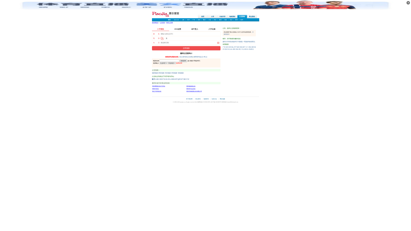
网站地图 (222, 99)
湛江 (240, 49)
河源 (225, 49)
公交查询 (162, 22)
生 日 (156, 43)
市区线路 (168, 73)
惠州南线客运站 (190, 86)
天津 (188, 20)
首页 (202, 16)
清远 (237, 49)
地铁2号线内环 (195, 61)
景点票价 (252, 16)
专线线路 (181, 73)
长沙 (231, 20)
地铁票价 (232, 16)
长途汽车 (223, 16)
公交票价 (242, 16)
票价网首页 (155, 22)
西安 (220, 20)
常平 (235, 47)
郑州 (236, 20)
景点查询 (198, 99)
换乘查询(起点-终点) (200, 57)
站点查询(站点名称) (186, 57)
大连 (209, 20)
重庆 (204, 20)
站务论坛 (214, 99)
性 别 (156, 38)
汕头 (231, 49)
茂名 (250, 47)
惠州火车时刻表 (228, 41)
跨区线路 (161, 73)
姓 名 (156, 34)
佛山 (232, 47)
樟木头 (246, 49)
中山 (243, 49)
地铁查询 (206, 99)
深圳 (199, 20)
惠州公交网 (169, 22)
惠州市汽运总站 (190, 89)
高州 (253, 47)
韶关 (238, 47)
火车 (212, 16)
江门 (247, 47)
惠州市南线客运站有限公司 (194, 91)
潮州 (234, 49)
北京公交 (176, 20)
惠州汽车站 (155, 89)
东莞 (229, 47)
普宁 (244, 47)
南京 (225, 20)
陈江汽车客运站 (156, 91)
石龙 (228, 49)
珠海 (241, 47)
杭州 (241, 20)
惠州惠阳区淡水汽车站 (158, 86)
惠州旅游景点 (250, 41)
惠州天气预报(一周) (239, 41)
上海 (183, 20)
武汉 (215, 20)
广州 (193, 20)
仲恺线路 (174, 73)
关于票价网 (189, 99)
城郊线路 (155, 73)
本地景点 (251, 49)
